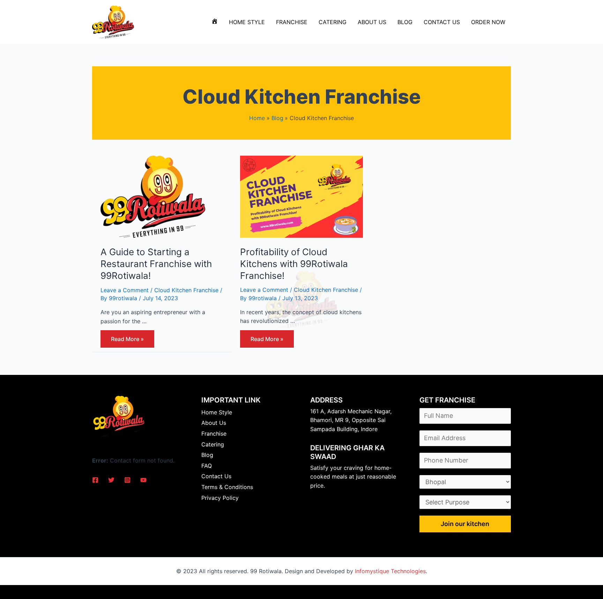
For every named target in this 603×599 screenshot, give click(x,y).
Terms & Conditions (227, 486)
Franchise (291, 22)
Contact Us (442, 22)
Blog (404, 22)
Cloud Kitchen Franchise (186, 290)
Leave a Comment (124, 290)
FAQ (206, 465)
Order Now (488, 22)
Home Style (247, 22)
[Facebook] (95, 480)
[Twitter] (111, 480)
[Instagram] (127, 480)
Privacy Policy (220, 497)
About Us (372, 22)
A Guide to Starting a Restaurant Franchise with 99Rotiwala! (156, 263)
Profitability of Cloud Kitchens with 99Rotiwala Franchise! (294, 263)
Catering (333, 22)
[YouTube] (143, 480)
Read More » (127, 341)
